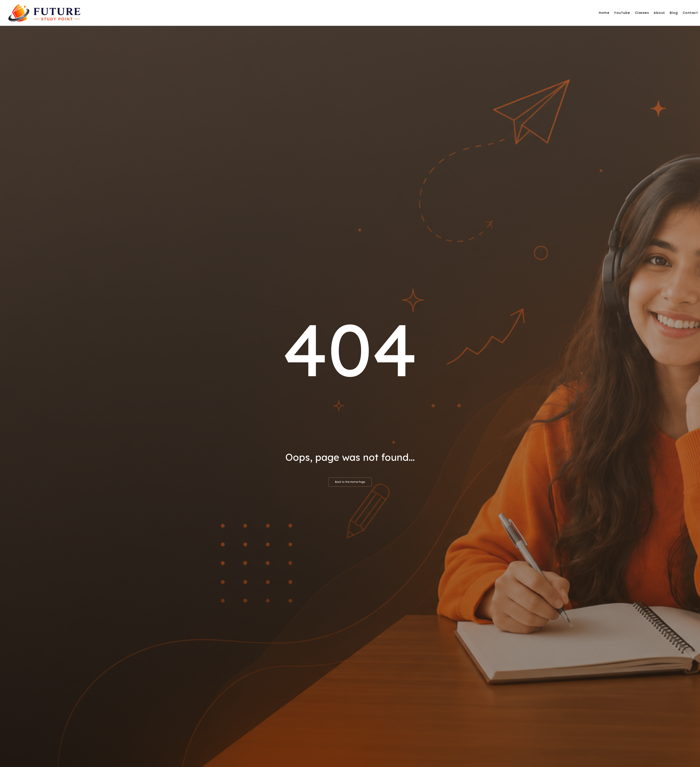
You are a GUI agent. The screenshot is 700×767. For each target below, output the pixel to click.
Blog (674, 13)
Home (604, 13)
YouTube (622, 13)
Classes (642, 13)
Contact (690, 13)
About (659, 13)
